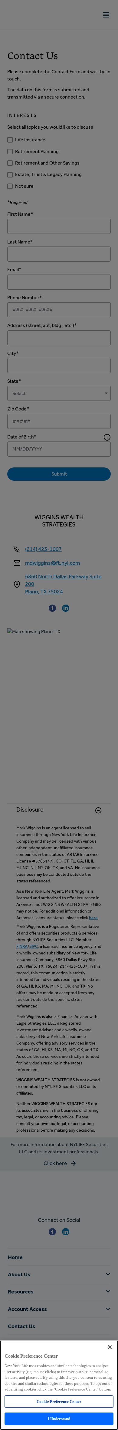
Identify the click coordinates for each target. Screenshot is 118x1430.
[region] (59, 1385)
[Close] (109, 1347)
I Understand (59, 1418)
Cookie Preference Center (59, 1401)
